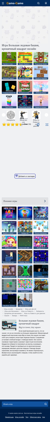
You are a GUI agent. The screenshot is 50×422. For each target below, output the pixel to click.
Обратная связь (35, 417)
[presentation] (3, 115)
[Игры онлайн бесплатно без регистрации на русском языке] (14, 3)
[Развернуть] (47, 125)
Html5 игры (23, 315)
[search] (45, 404)
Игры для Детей (30, 309)
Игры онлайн (8, 309)
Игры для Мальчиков (11, 311)
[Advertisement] (22, 24)
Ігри (43, 417)
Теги (26, 417)
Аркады (14, 315)
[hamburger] (3, 3)
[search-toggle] (38, 3)
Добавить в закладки (26, 176)
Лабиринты (40, 311)
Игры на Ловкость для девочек (34, 313)
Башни (6, 315)
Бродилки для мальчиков (12, 313)
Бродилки (18, 309)
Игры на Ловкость (27, 311)
